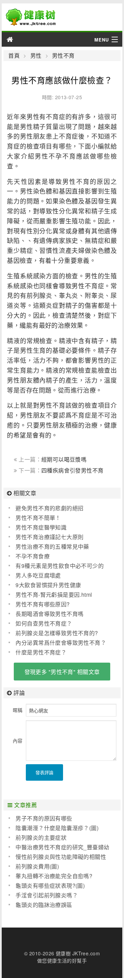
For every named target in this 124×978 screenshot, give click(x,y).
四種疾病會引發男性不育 (72, 470)
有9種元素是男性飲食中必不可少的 (60, 566)
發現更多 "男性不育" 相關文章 (62, 672)
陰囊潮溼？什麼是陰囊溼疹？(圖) (57, 828)
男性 (35, 55)
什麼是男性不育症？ (41, 652)
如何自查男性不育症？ (44, 623)
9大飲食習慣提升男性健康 (48, 585)
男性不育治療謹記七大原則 (49, 537)
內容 (17, 740)
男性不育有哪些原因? (43, 604)
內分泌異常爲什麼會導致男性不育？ (61, 643)
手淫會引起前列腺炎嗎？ (47, 895)
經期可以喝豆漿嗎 (63, 459)
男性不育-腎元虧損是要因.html (54, 594)
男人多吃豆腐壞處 (38, 575)
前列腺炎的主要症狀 (41, 837)
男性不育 (63, 55)
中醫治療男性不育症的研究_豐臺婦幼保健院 (59, 847)
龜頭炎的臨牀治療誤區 (44, 905)
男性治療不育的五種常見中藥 (52, 546)
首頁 (14, 55)
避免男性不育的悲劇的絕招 (49, 508)
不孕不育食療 (33, 556)
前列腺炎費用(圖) (37, 866)
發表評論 (44, 772)
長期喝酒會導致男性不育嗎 (49, 614)
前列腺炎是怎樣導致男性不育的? (57, 633)
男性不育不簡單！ (38, 518)
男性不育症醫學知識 (41, 527)
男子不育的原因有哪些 (44, 818)
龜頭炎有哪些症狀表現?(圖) (50, 885)
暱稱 (17, 710)
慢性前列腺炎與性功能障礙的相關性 (61, 857)
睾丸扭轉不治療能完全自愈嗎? (54, 876)
